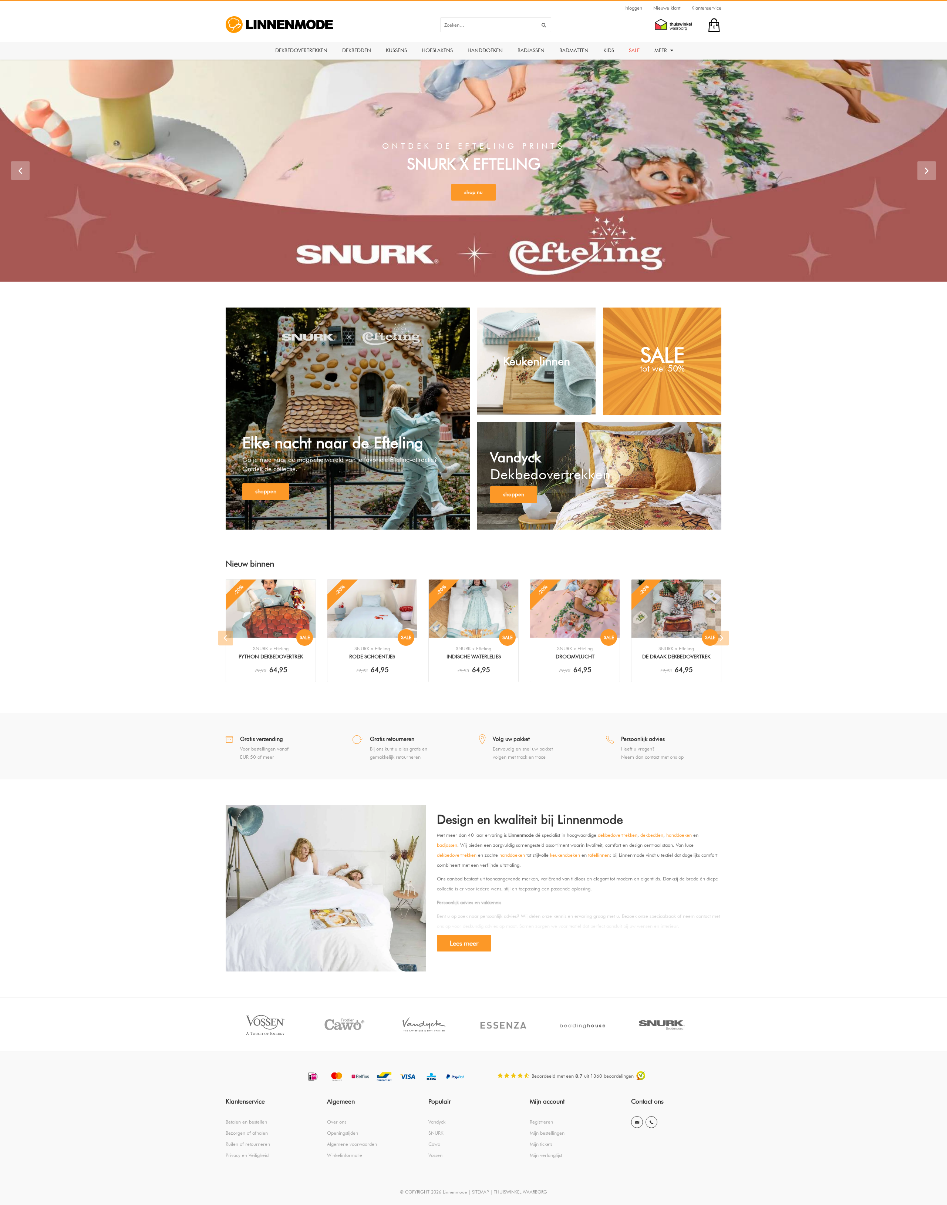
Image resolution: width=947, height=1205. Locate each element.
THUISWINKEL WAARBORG (520, 1192)
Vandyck (436, 1122)
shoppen (265, 491)
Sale (634, 50)
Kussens (396, 50)
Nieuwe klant (666, 8)
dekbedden (651, 835)
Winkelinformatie (344, 1155)
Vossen (435, 1155)
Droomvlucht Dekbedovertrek (575, 657)
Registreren (541, 1122)
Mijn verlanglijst (546, 1155)
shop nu (473, 192)
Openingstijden (342, 1133)
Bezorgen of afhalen (247, 1133)
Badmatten (574, 50)
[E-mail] (637, 1122)
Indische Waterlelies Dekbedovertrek (473, 657)
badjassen (447, 845)
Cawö (434, 1144)
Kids (608, 50)
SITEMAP (480, 1192)
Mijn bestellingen (547, 1133)
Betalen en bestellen (246, 1122)
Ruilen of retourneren (248, 1144)
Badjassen (531, 50)
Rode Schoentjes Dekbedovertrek (372, 657)
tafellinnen (599, 855)
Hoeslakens (437, 50)
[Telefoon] (651, 1122)
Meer (661, 50)
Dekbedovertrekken (301, 50)
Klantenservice (706, 8)
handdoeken (679, 835)
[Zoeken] (543, 24)
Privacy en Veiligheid (247, 1155)
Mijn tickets (541, 1144)
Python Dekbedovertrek (271, 656)
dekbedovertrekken (617, 835)
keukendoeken (565, 855)
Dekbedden (356, 50)
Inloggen (633, 8)
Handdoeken (485, 50)
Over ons (336, 1122)
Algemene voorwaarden (352, 1144)
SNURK (436, 1133)
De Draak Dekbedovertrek (676, 656)
